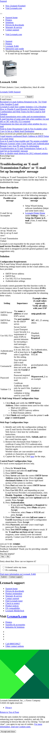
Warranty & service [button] (13, 27)
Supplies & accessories (15, 624)
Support (8, 41)
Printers (8, 44)
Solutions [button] (9, 22)
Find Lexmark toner (14, 601)
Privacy (8, 707)
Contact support (15, 577)
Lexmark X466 (12, 46)
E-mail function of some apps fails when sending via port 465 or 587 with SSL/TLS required (24, 120)
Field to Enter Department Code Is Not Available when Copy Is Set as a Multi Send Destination (23, 130)
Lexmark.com (17, 616)
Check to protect (12, 603)
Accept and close (8, 732)
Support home (11, 588)
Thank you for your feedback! (13, 546)
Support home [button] (11, 17)
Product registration (13, 593)
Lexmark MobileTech (14, 611)
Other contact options (14, 646)
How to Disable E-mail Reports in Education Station (22, 109)
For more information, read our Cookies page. (21, 725)
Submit (4, 577)
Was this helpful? (7, 554)
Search (29, 97)
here (32, 456)
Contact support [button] (12, 30)
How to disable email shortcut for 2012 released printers (24, 153)
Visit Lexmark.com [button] (13, 8)
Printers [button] (8, 20)
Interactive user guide (14, 48)
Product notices (12, 606)
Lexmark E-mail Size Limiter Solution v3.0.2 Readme (23, 107)
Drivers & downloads (14, 591)
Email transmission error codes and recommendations (23, 116)
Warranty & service (13, 596)
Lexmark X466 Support (10, 92)
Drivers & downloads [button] (14, 25)
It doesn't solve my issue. (16, 567)
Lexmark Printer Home (35, 213)
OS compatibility (12, 608)
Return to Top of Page (9, 712)
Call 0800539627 (12, 644)
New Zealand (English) (15, 6)
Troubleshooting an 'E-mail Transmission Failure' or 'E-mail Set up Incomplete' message (23, 149)
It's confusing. (11, 570)
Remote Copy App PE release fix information (19, 146)
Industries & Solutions (14, 627)
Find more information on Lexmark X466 (18, 574)
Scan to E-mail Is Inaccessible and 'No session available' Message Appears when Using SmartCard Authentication (24, 142)
